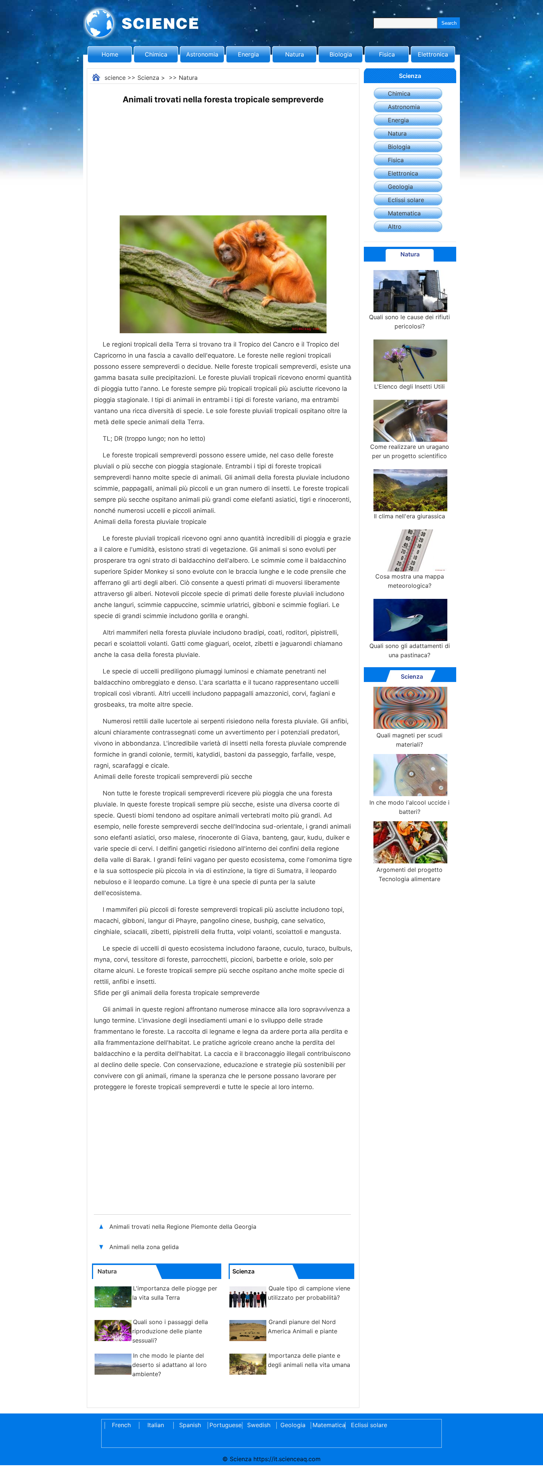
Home (110, 54)
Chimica (156, 54)
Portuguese (224, 1425)
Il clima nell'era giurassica (409, 516)
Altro (395, 226)
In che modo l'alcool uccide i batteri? (409, 807)
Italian (155, 1425)
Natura (294, 54)
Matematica (404, 213)
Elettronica (433, 54)
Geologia (400, 186)
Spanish (190, 1425)
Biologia (340, 54)
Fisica (387, 54)
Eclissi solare (406, 200)
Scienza (148, 77)
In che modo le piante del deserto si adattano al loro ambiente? (169, 1365)
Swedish (258, 1425)
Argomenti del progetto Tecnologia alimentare (409, 874)
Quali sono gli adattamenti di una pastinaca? (409, 650)
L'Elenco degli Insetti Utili (409, 386)
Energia (248, 54)
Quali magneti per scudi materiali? (409, 739)
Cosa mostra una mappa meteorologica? (409, 581)
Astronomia (202, 54)
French (121, 1425)
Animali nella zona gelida (144, 1247)
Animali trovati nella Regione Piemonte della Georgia (182, 1226)
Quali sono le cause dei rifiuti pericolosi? (409, 321)
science (115, 77)
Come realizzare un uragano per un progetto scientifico (409, 451)
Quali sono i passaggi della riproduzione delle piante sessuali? (170, 1331)
